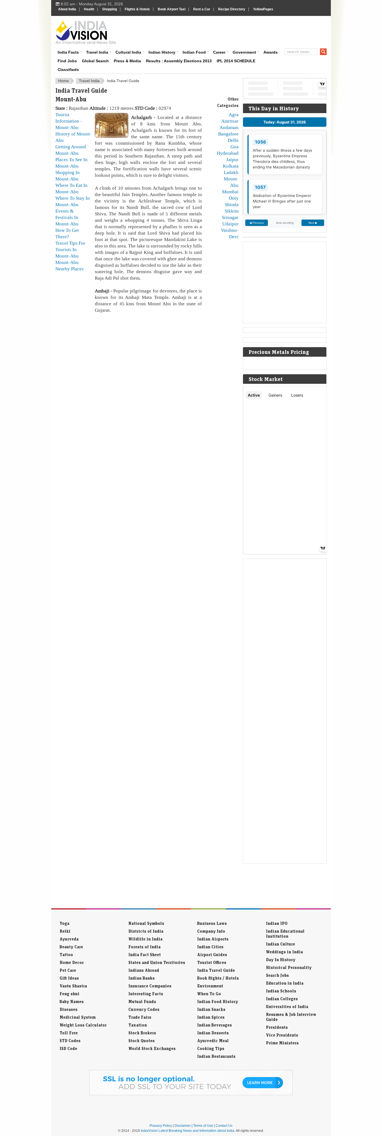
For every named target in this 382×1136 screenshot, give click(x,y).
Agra (234, 114)
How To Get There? (67, 233)
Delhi (233, 140)
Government (244, 52)
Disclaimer (183, 1126)
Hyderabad (228, 153)
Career (219, 52)
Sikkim (232, 211)
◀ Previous (256, 222)
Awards (270, 52)
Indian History (161, 52)
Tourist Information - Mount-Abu (68, 120)
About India (67, 9)
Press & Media (127, 61)
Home (63, 80)
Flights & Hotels (137, 9)
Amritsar (230, 121)
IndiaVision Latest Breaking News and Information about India (187, 1131)
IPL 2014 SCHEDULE (236, 61)
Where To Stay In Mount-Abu (72, 201)
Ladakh (231, 172)
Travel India (97, 52)
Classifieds (68, 69)
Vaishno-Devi (230, 233)
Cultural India (128, 52)
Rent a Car (201, 9)
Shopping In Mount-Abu (67, 175)
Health (89, 9)
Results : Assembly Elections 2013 (179, 61)
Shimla (232, 204)
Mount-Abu (231, 182)
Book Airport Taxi (171, 9)
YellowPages (263, 9)
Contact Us (224, 1126)
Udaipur (230, 224)
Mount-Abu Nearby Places (69, 265)
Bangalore (228, 134)
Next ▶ (312, 222)
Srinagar (230, 217)
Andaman (229, 127)
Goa (234, 147)
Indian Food (194, 52)
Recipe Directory (231, 9)
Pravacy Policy (161, 1126)
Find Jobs (67, 61)
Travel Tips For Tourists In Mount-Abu (70, 249)
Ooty (234, 198)
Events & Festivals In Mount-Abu (67, 217)
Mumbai (230, 192)
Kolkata (231, 166)
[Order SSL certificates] (191, 1094)
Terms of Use (203, 1126)
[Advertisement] (229, 31)
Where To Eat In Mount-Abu (71, 188)
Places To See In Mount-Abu (71, 162)
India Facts (68, 52)
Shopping (109, 9)
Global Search (95, 61)
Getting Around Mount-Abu (70, 150)
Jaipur (232, 159)
